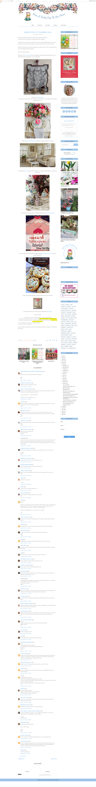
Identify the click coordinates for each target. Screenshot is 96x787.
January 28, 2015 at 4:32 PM (25, 528)
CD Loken (22, 668)
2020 (63, 356)
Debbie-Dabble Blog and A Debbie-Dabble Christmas (31, 371)
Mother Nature (68, 323)
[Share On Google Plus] (54, 340)
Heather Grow (23, 588)
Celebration (63, 306)
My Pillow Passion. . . (67, 387)
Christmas (69, 306)
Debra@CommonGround (25, 464)
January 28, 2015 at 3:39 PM (25, 445)
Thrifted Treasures (66, 392)
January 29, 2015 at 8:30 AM (25, 694)
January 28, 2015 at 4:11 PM (25, 514)
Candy (71, 304)
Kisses (72, 321)
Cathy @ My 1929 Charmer (25, 382)
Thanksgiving (63, 331)
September (65, 370)
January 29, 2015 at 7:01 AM (25, 651)
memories (75, 342)
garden (74, 340)
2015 (63, 364)
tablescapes (63, 348)
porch (62, 346)
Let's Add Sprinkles (31, 141)
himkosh (22, 750)
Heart (75, 317)
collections (73, 336)
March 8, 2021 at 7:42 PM (25, 753)
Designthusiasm (40, 97)
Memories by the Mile (47, 253)
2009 (63, 414)
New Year (62, 325)
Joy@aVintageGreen (24, 611)
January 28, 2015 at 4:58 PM (25, 542)
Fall (65, 314)
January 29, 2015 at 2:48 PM (25, 719)
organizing (63, 344)
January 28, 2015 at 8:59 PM (25, 627)
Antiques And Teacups (25, 470)
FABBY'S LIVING (23, 530)
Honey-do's (63, 321)
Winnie (22, 486)
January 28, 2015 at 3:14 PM (25, 407)
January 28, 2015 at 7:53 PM (25, 617)
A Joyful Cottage (23, 596)
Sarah (21, 539)
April (64, 378)
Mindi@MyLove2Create (25, 704)
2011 (63, 411)
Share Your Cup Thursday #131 (69, 401)
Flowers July (74, 314)
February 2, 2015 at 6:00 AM (25, 747)
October (64, 368)
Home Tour (71, 319)
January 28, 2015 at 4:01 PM (25, 490)
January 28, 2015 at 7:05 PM (25, 586)
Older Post (53, 758)
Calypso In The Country (25, 517)
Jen (21, 675)
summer (70, 346)
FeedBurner (71, 135)
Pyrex (72, 325)
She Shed (62, 329)
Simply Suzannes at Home (25, 429)
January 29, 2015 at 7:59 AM (25, 673)
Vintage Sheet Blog (50, 213)
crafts (62, 340)
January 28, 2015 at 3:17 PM (25, 418)
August (64, 372)
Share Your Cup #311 (65, 262)
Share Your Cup (70, 327)
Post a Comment (22, 756)
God (67, 317)
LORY (21, 500)
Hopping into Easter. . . (65, 185)
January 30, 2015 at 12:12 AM (25, 732)
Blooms (62, 304)
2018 (63, 359)
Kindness (68, 321)
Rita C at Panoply (24, 492)
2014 (63, 406)
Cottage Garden (64, 308)
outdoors (69, 344)
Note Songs (26, 171)
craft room (74, 338)
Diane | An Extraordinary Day (26, 388)
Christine (22, 688)
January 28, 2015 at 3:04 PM (25, 380)
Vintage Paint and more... (25, 662)
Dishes (74, 312)
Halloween (71, 317)
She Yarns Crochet (24, 735)
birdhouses (63, 336)
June (64, 375)
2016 (63, 362)
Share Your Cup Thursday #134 (69, 386)
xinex (21, 636)
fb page (50, 311)
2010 (63, 412)
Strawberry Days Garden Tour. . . (67, 212)
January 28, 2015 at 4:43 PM (25, 536)
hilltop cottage (64, 342)
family (66, 340)
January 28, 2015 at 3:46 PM (25, 455)
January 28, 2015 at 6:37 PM (25, 576)
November (65, 367)
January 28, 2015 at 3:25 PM (25, 426)
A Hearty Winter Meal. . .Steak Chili (69, 400)
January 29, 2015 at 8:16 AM (25, 686)
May (64, 376)
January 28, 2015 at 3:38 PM (25, 435)
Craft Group (71, 308)
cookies (62, 338)
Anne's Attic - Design (24, 697)
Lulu (21, 552)
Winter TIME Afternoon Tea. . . (68, 403)
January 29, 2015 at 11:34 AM (25, 708)
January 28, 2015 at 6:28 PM (25, 562)
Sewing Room (63, 327)
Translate (73, 154)
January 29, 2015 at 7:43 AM (25, 665)
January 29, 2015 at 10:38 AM (25, 702)
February (64, 381)
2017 (63, 360)
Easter (62, 314)
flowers (70, 340)
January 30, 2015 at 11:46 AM (25, 738)
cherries (68, 336)
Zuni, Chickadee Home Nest (26, 559)
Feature (69, 314)
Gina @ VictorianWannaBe (26, 619)
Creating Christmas (64, 310)
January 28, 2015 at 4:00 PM (25, 484)
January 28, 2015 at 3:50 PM (25, 461)
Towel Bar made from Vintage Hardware (70, 394)
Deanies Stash (23, 722)
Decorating (63, 312)
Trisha (21, 478)
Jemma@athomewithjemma (26, 642)
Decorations (69, 312)
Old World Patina (26, 55)
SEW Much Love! (66, 389)
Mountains (74, 323)
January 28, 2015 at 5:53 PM (25, 556)
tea (67, 348)
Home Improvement (64, 319)
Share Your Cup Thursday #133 (69, 391)
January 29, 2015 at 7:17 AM (25, 659)
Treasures (69, 331)
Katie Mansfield (23, 571)
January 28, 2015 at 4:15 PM (25, 521)
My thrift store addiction (25, 565)
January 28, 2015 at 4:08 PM (25, 497)
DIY (70, 310)
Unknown (22, 401)
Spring (70, 329)
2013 (63, 407)
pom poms (73, 344)
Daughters (74, 310)
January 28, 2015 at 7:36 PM (25, 608)
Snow (67, 329)
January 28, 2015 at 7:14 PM (25, 601)
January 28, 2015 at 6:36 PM (25, 568)
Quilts (76, 325)
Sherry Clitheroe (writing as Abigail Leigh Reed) (30, 710)
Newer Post (21, 758)
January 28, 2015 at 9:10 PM (25, 633)
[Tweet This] (50, 340)
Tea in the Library (24, 653)
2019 (63, 357)
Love (75, 321)
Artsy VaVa (22, 629)
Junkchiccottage (23, 410)
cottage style (68, 338)
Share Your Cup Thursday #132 (69, 395)
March (64, 380)
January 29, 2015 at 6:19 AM (25, 639)
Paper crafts (68, 325)
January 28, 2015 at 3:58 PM (25, 475)
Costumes (74, 306)
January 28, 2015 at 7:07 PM (25, 593)
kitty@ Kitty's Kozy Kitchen (26, 458)
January (64, 383)
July (63, 373)
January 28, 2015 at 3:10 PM (25, 386)
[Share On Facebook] (52, 340)
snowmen (66, 346)
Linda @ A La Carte (24, 420)
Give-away (63, 317)
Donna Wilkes (23, 545)
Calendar (67, 304)
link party (70, 342)
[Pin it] (56, 340)
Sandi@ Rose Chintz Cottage (26, 448)
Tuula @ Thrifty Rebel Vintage (26, 603)
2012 (63, 409)
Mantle (62, 323)
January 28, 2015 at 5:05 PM (25, 550)
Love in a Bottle (66, 384)
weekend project (73, 348)
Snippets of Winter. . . (67, 404)
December (65, 365)
